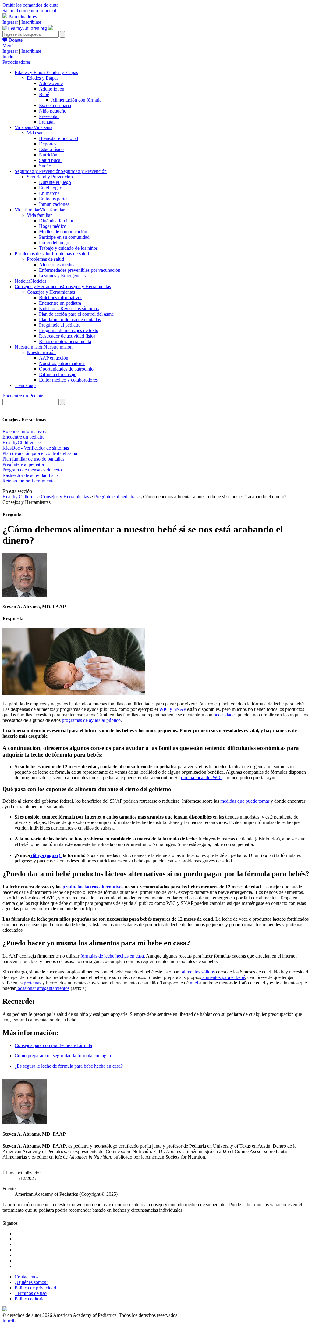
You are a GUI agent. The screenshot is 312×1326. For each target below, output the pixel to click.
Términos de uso (31, 1293)
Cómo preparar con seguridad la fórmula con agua (63, 1055)
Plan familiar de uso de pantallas (70, 319)
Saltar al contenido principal (29, 10)
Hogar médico (52, 226)
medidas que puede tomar (244, 801)
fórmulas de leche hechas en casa (111, 956)
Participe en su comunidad (64, 237)
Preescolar (49, 116)
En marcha (49, 193)
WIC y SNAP (172, 709)
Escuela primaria (55, 105)
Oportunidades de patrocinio (66, 368)
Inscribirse (31, 22)
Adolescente (51, 83)
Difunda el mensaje (57, 374)
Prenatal (47, 121)
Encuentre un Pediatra (23, 395)
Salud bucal (50, 160)
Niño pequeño (52, 110)
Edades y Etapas (42, 78)
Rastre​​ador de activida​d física (67, 336)
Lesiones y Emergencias (62, 275)
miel (193, 982)
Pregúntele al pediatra (59, 325)
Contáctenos (26, 1276)
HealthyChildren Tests (23, 442)
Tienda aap (25, 385)
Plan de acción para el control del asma (76, 314)
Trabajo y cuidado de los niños (68, 248)
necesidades (225, 714)
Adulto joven (51, 88)
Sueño (45, 165)
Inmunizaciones (54, 204)
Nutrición (48, 154)
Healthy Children (19, 496)
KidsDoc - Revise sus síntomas (69, 308)
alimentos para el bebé (223, 977)
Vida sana (36, 132)
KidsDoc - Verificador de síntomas (35, 447)
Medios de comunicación (63, 231)
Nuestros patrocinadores (62, 363)
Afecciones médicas (58, 264)
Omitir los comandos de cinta (30, 5)
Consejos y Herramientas (51, 292)
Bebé (44, 94)
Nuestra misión (41, 352)
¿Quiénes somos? (31, 1282)
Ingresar (10, 22)
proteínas (32, 982)
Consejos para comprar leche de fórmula (53, 1045)
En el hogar (50, 187)
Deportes (47, 143)
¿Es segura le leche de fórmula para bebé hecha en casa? (69, 1066)
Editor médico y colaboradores (68, 379)
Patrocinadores (23, 16)
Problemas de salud (45, 259)
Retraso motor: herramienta (65, 341)
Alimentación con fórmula (76, 99)
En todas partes (53, 198)
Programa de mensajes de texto (68, 330)
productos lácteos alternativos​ (92, 886)
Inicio (7, 56)
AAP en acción (53, 357)
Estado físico (51, 149)
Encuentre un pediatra (60, 303)
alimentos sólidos (198, 971)
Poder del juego (54, 242)
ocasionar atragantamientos (42, 988)
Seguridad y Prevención (50, 176)
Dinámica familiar (56, 220)
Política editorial (30, 1298)
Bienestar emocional (58, 138)
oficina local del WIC (201, 777)
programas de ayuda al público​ (91, 720)
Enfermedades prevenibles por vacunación (79, 270)
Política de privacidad (35, 1287)
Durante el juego (55, 182)
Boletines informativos (60, 297)
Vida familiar (39, 215)
